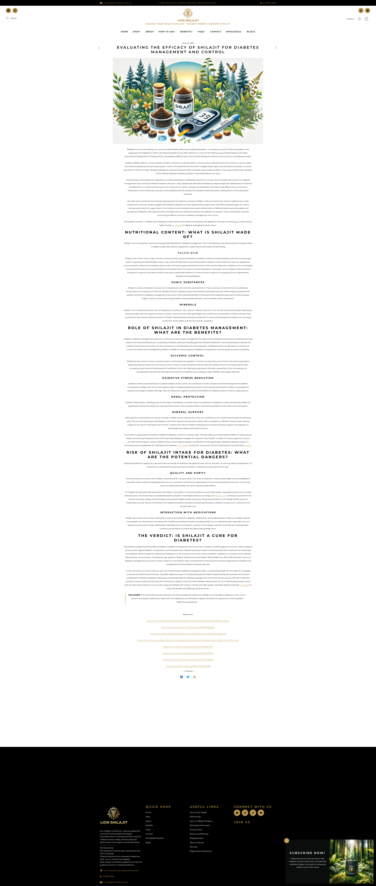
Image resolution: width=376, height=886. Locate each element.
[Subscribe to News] (194, 677)
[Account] (359, 19)
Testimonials (195, 817)
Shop (136, 31)
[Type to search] (6, 18)
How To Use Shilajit (198, 812)
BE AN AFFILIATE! (207, 3)
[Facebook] (181, 677)
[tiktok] (361, 10)
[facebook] (8, 10)
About (150, 31)
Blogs (251, 31)
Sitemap (193, 847)
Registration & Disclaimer (201, 851)
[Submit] (9, 18)
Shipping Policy (196, 838)
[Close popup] (286, 840)
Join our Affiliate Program (201, 821)
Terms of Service (197, 842)
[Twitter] (188, 677)
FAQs (201, 31)
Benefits (186, 31)
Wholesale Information (200, 825)
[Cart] (366, 19)
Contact (215, 31)
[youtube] (367, 10)
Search (14, 18)
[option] (188, 3)
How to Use (166, 31)
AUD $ (350, 19)
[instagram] (15, 10)
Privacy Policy (196, 830)
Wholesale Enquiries (154, 838)
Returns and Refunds (199, 834)
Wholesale (233, 31)
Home (124, 31)
